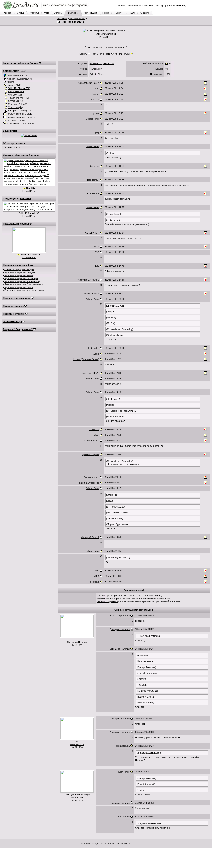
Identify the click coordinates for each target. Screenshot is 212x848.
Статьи (20, 13)
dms (97, 132)
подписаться (123, 54)
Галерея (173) (14, 85)
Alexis (96, 353)
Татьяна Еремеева (120, 615)
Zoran (96, 88)
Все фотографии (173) (20, 110)
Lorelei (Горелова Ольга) (86, 359)
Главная (7, 13)
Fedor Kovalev (91, 440)
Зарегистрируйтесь (107, 601)
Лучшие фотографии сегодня (19, 272)
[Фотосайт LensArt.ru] (46, 9)
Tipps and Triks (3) (17, 104)
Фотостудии (90, 13)
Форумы (34, 13)
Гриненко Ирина (90, 454)
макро (42, 290)
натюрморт (31, 290)
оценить (82, 54)
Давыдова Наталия (77, 642)
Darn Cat (94, 99)
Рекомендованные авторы (21, 117)
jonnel (96, 113)
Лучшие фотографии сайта (18, 287)
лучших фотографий (18, 155)
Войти (119, 13)
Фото (46, 13)
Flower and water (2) (18, 98)
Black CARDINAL (90, 373)
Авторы (58, 13)
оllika (96, 435)
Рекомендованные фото (19, 113)
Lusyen (95, 246)
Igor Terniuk (93, 180)
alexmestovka (77, 744)
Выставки (73, 13)
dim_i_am (94, 166)
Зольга (95, 94)
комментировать (101, 54)
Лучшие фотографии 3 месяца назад (23, 284)
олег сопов (77, 797)
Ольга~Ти (94, 429)
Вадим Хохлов (91, 477)
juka (97, 570)
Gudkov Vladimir (91, 293)
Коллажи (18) (15, 94)
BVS (97, 252)
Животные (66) (16, 91)
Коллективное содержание (21, 123)
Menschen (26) (15, 107)
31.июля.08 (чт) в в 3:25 (102, 63)
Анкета (10, 82)
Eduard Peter (106, 37)
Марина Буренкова (89, 482)
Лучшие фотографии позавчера (21, 278)
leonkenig (94, 581)
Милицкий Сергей (90, 537)
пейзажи (20, 290)
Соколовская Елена (88, 83)
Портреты (9, 290)
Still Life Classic (77, 18)
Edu (97, 266)
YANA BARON (92, 233)
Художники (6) (15, 101)
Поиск (105, 13)
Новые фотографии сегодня (19, 269)
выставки (25, 198)
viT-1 (96, 576)
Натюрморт (96, 69)
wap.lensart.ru (146, 5)
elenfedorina (93, 348)
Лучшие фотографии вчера (18, 275)
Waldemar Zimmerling (88, 279)
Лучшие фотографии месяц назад (22, 281)
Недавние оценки (16, 120)
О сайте (144, 13)
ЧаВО (132, 13)
